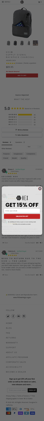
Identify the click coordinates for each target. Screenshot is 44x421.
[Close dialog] (39, 188)
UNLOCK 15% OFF (22, 216)
